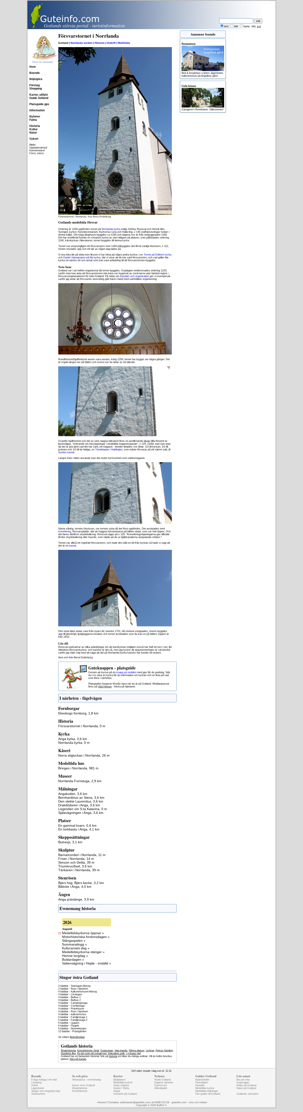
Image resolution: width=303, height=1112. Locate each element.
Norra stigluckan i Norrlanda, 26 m (84, 755)
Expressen (160, 1085)
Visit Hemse (105, 686)
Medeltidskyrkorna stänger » (83, 952)
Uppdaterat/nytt (38, 147)
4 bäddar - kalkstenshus (72, 1014)
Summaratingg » (74, 944)
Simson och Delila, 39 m (76, 862)
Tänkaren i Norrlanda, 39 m (79, 870)
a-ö (259, 26)
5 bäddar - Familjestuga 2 (72, 1019)
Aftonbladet (160, 1088)
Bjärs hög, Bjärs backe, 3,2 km (81, 883)
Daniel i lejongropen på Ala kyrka (81, 257)
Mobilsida (124, 42)
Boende (34, 73)
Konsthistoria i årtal (88, 1050)
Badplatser (119, 1079)
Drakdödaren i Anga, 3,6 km (79, 805)
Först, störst (36, 153)
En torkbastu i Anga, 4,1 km (78, 829)
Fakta (33, 119)
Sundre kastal (66, 452)
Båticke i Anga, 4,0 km (74, 886)
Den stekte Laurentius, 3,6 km (80, 801)
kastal (72, 545)
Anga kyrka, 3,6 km (72, 739)
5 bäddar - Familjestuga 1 (72, 1017)
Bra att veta (243, 1079)
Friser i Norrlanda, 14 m (76, 859)
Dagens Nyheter (163, 1082)
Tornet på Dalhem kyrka (157, 254)
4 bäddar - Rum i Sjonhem (73, 1011)
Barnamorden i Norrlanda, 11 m (82, 855)
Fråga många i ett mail (44, 1079)
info (254, 26)
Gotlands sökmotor (247, 1093)
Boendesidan (77, 1037)
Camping (36, 1082)
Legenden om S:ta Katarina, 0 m (82, 809)
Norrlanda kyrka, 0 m (74, 742)
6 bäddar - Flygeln (68, 1025)
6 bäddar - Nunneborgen (72, 1028)
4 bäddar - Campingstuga (72, 1002)
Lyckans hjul (133, 1053)
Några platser (136, 1050)
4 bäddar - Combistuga (71, 1005)
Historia (34, 126)
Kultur (33, 129)
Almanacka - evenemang (86, 1079)
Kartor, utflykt (38, 94)
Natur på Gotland (246, 1088)
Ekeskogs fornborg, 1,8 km (78, 713)
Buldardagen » (73, 959)
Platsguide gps (39, 104)
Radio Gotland (162, 1079)
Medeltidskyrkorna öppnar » (83, 933)
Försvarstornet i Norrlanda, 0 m (81, 726)
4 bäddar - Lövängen (70, 994)
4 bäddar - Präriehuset (71, 1008)
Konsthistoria (79, 1091)
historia (113, 1056)
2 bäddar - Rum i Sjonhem (73, 988)
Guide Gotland (38, 98)
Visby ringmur (121, 1085)
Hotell (34, 1085)
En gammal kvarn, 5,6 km (77, 825)
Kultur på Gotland (246, 1085)
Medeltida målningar (206, 1091)
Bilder (32, 144)
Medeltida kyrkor (123, 1082)
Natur (33, 132)
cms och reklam (198, 1102)
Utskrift (111, 42)
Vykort (33, 138)
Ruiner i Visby (121, 1088)
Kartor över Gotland (83, 1085)
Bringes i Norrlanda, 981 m (78, 768)
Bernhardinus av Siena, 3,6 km (81, 797)
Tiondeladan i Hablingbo (108, 449)
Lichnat (150, 1050)
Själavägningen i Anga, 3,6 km (80, 813)
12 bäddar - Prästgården (72, 1031)
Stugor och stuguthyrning (45, 1091)
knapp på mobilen (126, 672)
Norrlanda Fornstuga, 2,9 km (80, 781)
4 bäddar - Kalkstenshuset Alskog (77, 991)
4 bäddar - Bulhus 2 (69, 1000)
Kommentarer (37, 150)
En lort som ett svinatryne (92, 1053)
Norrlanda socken (82, 42)
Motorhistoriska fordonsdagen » (86, 937)
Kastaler (200, 1085)
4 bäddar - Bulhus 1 (69, 997)
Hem (32, 66)
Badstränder (202, 1079)
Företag (34, 85)
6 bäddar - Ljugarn (68, 1022)
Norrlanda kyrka (111, 229)
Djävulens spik (116, 1053)
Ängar (116, 1091)
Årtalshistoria (68, 1050)
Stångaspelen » (73, 940)
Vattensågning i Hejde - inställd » (86, 963)
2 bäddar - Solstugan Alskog (74, 985)
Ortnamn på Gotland (125, 1093)
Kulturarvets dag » (75, 948)
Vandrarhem (38, 1093)
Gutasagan (106, 1050)
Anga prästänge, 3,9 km (76, 899)
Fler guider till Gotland (207, 1093)
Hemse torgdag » (75, 956)
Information (37, 110)
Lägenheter (37, 1088)
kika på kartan (78, 1059)
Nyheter (34, 116)
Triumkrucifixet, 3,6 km (75, 866)
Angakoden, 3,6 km (72, 794)
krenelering (64, 531)
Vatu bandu (121, 1050)
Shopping (35, 88)
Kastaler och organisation (134, 276)
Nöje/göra (35, 79)
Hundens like (68, 1053)
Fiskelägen (201, 1082)
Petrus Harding (164, 1050)
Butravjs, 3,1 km (70, 842)
